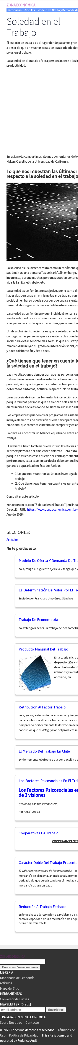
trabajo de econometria (38, 619)
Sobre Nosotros (11, 1022)
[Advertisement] (39, 110)
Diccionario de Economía (17, 978)
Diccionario (15, 10)
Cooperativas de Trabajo (38, 832)
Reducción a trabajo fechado (43, 906)
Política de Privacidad (23, 1035)
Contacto (32, 1022)
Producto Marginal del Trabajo (43, 649)
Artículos (29, 10)
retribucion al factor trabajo (42, 707)
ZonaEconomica (12, 956)
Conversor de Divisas (14, 999)
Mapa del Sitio (9, 988)
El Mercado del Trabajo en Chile (44, 751)
